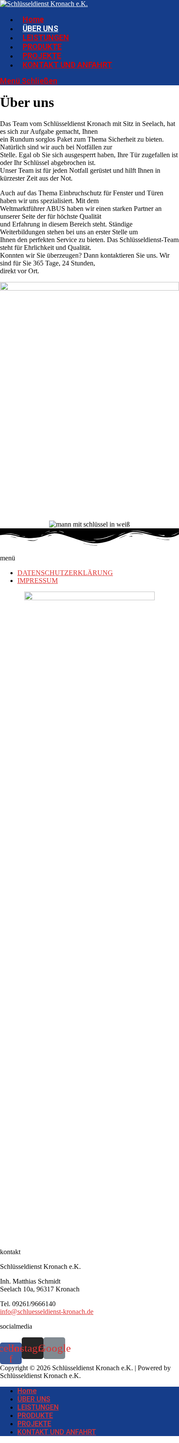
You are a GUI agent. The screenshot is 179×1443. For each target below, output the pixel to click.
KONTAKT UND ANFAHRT (56, 1432)
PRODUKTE (35, 1415)
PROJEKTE (34, 1424)
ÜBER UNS (33, 1399)
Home (26, 1391)
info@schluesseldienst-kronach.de (46, 1311)
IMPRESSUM (37, 580)
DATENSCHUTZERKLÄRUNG (65, 572)
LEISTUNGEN (38, 1407)
